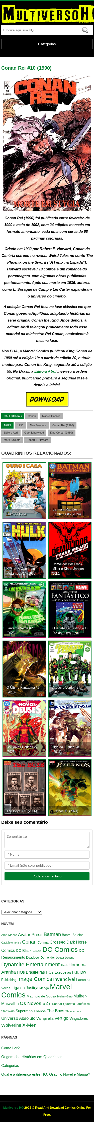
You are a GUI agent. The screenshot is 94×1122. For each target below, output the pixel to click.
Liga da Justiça (25, 987)
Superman (24, 1011)
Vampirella (44, 1018)
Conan (32, 416)
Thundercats (73, 1011)
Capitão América (11, 942)
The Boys (55, 1010)
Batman (52, 934)
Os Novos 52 (34, 1003)
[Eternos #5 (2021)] (70, 787)
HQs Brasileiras (31, 972)
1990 (20, 425)
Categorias (10, 1065)
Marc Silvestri (12, 439)
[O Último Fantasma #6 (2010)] (24, 669)
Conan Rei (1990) (63, 425)
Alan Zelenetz (38, 425)
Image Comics (34, 979)
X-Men (29, 1025)
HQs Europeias (58, 972)
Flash (64, 965)
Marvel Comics (51, 416)
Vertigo (61, 1018)
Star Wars (8, 1011)
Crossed (57, 942)
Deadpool (33, 957)
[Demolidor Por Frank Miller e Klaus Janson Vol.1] (70, 550)
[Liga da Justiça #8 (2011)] (70, 728)
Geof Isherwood (34, 432)
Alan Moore (9, 935)
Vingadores (78, 1018)
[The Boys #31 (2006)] (24, 787)
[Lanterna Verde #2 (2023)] (24, 609)
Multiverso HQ (13, 1107)
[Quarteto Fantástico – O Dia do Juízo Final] (70, 609)
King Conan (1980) (61, 432)
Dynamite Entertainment (30, 964)
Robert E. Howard (37, 439)
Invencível (64, 979)
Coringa (43, 942)
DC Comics (60, 949)
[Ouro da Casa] (24, 491)
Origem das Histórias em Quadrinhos (31, 1057)
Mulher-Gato (64, 996)
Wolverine (11, 1025)
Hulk (75, 972)
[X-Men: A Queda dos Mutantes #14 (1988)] (24, 550)
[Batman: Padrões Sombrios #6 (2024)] (70, 491)
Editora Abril (45, 371)
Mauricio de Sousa (41, 996)
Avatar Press (30, 934)
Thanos (40, 1011)
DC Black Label (28, 950)
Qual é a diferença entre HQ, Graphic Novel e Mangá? (45, 1074)
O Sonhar (55, 1003)
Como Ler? (10, 1048)
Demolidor (48, 957)
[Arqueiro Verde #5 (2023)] (70, 669)
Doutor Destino (65, 957)
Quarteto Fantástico (76, 1004)
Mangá (44, 988)
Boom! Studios (72, 935)
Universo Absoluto (18, 1018)
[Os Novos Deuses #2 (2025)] (24, 728)
